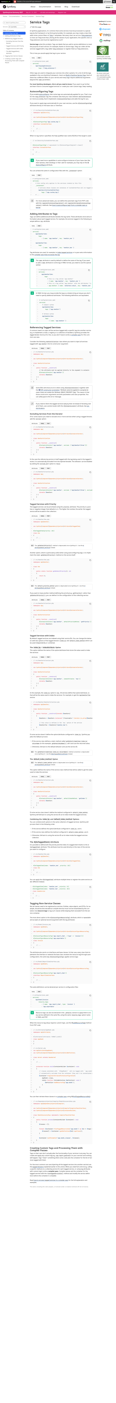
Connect (108, 1)
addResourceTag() (79, 1023)
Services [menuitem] (58, 7)
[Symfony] (15, 7)
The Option (44, 759)
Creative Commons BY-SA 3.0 (74, 1187)
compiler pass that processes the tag (47, 255)
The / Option (45, 647)
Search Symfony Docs (12, 22)
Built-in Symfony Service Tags (76, 75)
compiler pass (76, 335)
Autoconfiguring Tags (11, 33)
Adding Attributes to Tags (13, 36)
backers (109, 21)
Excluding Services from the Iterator (14, 42)
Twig (51, 35)
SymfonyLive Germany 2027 (13, 12)
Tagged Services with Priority (15, 46)
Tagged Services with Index (14, 48)
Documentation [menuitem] (45, 7)
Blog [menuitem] (66, 7)
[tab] (33, 58)
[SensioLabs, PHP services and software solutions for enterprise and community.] (109, 7)
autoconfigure (44, 94)
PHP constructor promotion (49, 390)
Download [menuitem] (75, 7)
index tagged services (64, 252)
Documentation (14, 16)
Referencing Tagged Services (14, 38)
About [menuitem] (33, 7)
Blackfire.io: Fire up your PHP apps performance (29, 1)
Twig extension (86, 35)
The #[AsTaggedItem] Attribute (12, 52)
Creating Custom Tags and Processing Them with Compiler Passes (14, 60)
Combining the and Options (54, 819)
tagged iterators (38, 1167)
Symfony (5, 1)
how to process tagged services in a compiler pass (51, 1180)
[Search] (114, 1)
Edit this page (36, 27)
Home (5, 16)
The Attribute (44, 842)
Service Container (28, 16)
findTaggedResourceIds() (81, 1097)
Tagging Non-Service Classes (14, 56)
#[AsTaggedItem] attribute (59, 754)
